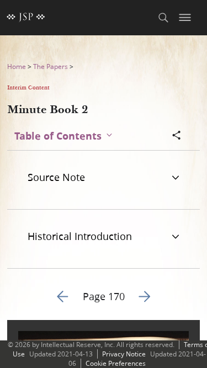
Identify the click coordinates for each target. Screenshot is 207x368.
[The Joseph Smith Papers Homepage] (26, 18)
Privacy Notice (124, 354)
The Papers (50, 66)
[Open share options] (176, 136)
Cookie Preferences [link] (116, 363)
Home (16, 66)
